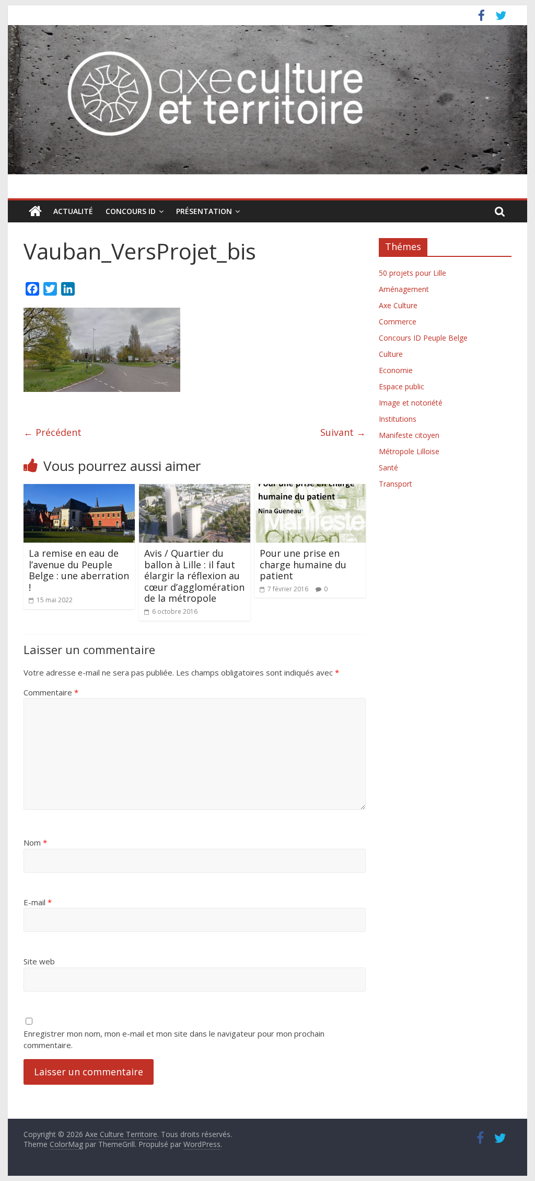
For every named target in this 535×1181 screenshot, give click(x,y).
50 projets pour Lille (412, 273)
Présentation (204, 211)
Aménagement (404, 289)
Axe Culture (398, 305)
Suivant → (343, 432)
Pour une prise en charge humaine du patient (303, 564)
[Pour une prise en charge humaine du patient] (310, 490)
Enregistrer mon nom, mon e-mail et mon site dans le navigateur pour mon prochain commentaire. (174, 1039)
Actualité (73, 211)
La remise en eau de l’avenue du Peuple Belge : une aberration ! (79, 570)
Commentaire (51, 692)
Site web (39, 961)
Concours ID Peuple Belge (423, 338)
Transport (395, 484)
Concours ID (131, 211)
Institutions (397, 419)
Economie (396, 370)
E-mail (38, 902)
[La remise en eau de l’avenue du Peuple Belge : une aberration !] (79, 490)
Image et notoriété (411, 403)
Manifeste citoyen (409, 435)
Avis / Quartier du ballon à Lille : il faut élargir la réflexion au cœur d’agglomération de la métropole (194, 575)
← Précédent (53, 432)
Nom (35, 842)
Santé (388, 468)
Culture (391, 354)
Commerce (397, 322)
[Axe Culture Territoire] (35, 211)
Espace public (401, 386)
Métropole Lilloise (409, 451)
